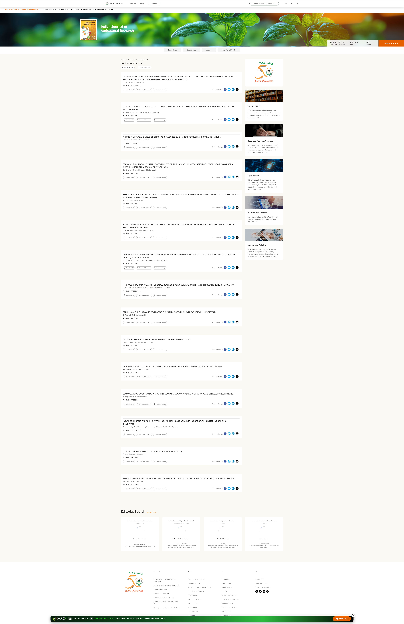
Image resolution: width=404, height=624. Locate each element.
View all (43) (150, 512)
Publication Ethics (194, 583)
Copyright (191, 615)
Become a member (262, 587)
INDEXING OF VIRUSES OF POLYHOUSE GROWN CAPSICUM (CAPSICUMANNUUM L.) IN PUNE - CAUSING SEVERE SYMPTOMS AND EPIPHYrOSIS (179, 108)
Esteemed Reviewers (229, 607)
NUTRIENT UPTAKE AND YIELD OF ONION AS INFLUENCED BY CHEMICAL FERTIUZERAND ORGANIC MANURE (172, 137)
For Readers (192, 607)
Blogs (142, 3)
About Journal (49, 9)
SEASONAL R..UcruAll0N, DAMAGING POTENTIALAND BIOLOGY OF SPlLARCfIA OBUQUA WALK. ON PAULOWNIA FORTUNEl (178, 394)
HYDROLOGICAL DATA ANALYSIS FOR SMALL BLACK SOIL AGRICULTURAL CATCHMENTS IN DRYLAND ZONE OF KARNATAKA (178, 285)
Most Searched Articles (230, 599)
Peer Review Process (196, 591)
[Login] (298, 3)
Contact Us (259, 579)
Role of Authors (193, 603)
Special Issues (226, 587)
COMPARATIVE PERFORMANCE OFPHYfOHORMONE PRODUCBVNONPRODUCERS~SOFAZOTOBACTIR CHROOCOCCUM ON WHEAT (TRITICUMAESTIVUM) (179, 256)
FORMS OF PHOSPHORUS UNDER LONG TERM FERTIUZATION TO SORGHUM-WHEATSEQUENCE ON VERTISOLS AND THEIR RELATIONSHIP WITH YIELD (178, 226)
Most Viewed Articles (229, 50)
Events (154, 3)
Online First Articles (99, 9)
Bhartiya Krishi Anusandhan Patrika (166, 608)
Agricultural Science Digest (164, 598)
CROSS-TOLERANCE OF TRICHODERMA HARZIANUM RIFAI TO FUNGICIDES (156, 339)
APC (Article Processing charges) (200, 587)
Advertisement (227, 615)
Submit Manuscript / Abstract (264, 4)
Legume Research (160, 590)
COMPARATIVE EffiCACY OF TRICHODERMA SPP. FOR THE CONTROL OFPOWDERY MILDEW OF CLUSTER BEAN (172, 366)
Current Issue (63, 9)
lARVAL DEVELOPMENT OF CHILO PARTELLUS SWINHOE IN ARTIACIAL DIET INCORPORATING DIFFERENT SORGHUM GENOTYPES (175, 422)
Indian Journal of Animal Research (166, 586)
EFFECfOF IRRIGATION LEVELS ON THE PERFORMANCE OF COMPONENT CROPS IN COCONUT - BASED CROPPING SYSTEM (178, 478)
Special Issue (74, 9)
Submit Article (390, 43)
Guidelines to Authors (196, 579)
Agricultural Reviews (161, 594)
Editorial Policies (194, 595)
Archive (111, 9)
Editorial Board (86, 9)
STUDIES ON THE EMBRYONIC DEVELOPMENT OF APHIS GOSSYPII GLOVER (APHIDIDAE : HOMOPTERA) (169, 312)
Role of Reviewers (194, 599)
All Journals (131, 3)
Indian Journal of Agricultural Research (21, 9)
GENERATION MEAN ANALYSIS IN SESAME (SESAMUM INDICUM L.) (152, 451)
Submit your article (262, 583)
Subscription (226, 611)
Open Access (193, 611)
